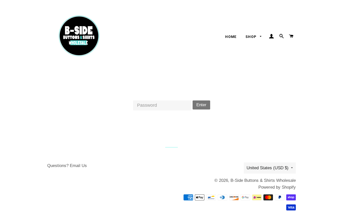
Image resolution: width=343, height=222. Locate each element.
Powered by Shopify (277, 187)
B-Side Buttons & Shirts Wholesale (263, 180)
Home (231, 37)
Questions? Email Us (67, 165)
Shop (252, 37)
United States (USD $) (268, 167)
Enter (201, 104)
